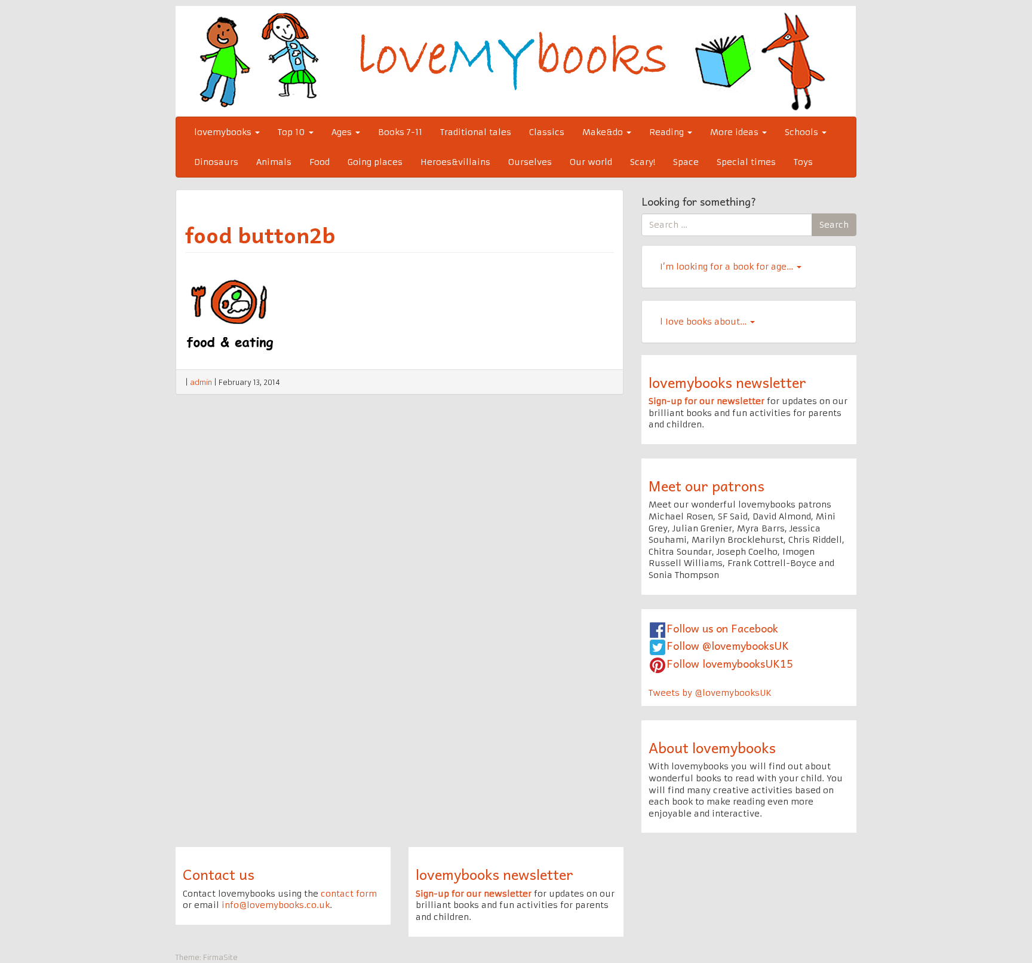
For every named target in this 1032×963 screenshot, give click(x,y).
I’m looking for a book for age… (728, 266)
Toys (803, 162)
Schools (803, 132)
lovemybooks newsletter (727, 382)
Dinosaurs (216, 162)
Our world (591, 162)
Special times (746, 162)
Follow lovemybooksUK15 (729, 663)
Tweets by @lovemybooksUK (710, 692)
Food (319, 162)
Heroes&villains (455, 162)
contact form (349, 893)
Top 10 (293, 132)
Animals (273, 162)
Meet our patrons (706, 485)
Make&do (603, 132)
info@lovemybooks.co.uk (276, 905)
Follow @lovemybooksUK (727, 645)
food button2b (260, 234)
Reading (667, 132)
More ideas (735, 132)
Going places (375, 162)
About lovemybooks (712, 747)
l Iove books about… (704, 321)
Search (834, 224)
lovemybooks (224, 132)
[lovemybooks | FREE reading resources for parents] (516, 61)
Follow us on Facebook (722, 628)
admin (201, 382)
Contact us (218, 874)
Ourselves (530, 162)
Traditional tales (475, 132)
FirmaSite (220, 957)
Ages (342, 132)
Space (686, 162)
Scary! (642, 162)
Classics (546, 132)
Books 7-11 (400, 132)
